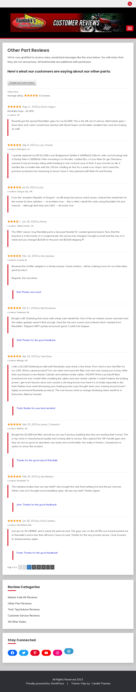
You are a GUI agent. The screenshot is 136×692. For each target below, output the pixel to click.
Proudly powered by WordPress (45, 683)
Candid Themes (101, 683)
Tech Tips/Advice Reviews (24, 609)
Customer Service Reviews (24, 615)
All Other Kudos (17, 621)
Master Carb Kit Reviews (22, 597)
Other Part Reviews (20, 603)
